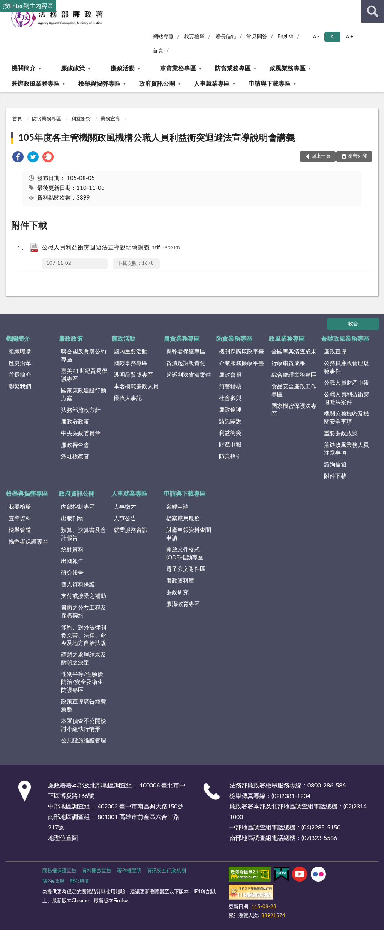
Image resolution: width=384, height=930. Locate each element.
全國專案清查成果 (294, 352)
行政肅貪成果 (288, 363)
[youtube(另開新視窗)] (299, 876)
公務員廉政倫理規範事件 (346, 367)
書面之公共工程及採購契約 (83, 612)
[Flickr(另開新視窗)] (318, 876)
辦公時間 (80, 881)
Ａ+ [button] (349, 36)
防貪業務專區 (233, 68)
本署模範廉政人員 (136, 386)
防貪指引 (230, 456)
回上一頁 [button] (321, 156)
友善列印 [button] (358, 156)
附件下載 (335, 476)
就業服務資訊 (130, 530)
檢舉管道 (20, 530)
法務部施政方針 (80, 410)
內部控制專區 (78, 507)
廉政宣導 (335, 352)
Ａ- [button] (315, 36)
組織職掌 (20, 352)
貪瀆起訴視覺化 (186, 363)
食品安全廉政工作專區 (294, 390)
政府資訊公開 (157, 84)
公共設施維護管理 (83, 741)
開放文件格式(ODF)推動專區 (184, 553)
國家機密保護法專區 (294, 410)
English (286, 36)
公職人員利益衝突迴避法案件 (346, 398)
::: (3, 100)
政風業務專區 (288, 68)
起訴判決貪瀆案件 (188, 375)
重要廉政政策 (341, 433)
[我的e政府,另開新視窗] (281, 876)
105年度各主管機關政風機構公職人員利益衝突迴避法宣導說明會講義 (156, 138)
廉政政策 (73, 68)
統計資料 (72, 550)
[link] (18, 158)
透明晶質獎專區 (133, 375)
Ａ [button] (332, 36)
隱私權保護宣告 (59, 870)
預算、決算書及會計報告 (83, 534)
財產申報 (230, 445)
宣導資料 (20, 518)
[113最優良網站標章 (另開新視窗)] (251, 894)
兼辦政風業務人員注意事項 (346, 449)
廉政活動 (123, 68)
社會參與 (230, 398)
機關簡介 (24, 68)
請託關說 (230, 421)
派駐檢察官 (75, 457)
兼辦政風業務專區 (36, 84)
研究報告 (72, 573)
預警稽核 (230, 386)
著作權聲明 (129, 870)
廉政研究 (177, 592)
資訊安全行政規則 (166, 870)
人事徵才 (125, 507)
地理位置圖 (63, 838)
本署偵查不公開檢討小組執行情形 (83, 725)
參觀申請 (177, 507)
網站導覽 (163, 36)
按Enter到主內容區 (28, 6)
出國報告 (72, 561)
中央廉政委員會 (80, 433)
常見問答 (256, 36)
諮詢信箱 (335, 464)
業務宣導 (110, 119)
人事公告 (125, 518)
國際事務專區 (130, 363)
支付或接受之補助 (83, 596)
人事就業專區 (212, 84)
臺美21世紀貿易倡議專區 (84, 375)
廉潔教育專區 (183, 604)
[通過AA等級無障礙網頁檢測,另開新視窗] (250, 876)
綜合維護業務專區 (294, 375)
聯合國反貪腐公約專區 (83, 355)
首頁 (158, 50)
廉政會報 (230, 375)
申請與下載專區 (270, 84)
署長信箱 (225, 36)
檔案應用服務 (183, 518)
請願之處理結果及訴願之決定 (83, 659)
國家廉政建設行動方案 (83, 394)
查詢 (373, 11)
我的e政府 (53, 881)
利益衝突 (81, 119)
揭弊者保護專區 (186, 352)
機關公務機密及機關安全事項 (346, 418)
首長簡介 (20, 375)
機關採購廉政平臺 (241, 352)
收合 (353, 324)
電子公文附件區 (186, 569)
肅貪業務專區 (178, 68)
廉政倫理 (230, 410)
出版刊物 (72, 518)
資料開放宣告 (96, 870)
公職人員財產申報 (346, 383)
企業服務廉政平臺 (241, 363)
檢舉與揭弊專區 (99, 84)
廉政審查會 (75, 445)
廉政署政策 (75, 422)
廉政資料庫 (180, 581)
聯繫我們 (20, 386)
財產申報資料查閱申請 (188, 534)
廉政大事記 (128, 398)
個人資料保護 (78, 584)
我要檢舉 (194, 36)
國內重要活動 (130, 352)
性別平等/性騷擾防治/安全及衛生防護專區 (82, 682)
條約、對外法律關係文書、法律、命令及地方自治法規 (83, 635)
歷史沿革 (20, 363)
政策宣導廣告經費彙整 (83, 705)
